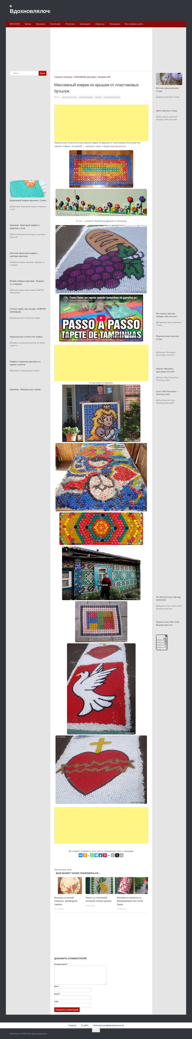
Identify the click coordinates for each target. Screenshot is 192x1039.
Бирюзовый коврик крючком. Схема (28, 200)
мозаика (98, 97)
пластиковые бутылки (112, 97)
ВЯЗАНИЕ (15, 24)
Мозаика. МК (104, 77)
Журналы (99, 24)
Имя (56, 986)
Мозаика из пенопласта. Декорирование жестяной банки (130, 901)
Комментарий (61, 964)
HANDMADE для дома (85, 77)
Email (57, 994)
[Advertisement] (101, 48)
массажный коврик (86, 97)
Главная (72, 1025)
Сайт (56, 1001)
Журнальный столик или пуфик (26, 337)
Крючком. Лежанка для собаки (25, 389)
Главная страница (63, 77)
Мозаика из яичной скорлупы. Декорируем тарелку (65, 901)
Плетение (70, 24)
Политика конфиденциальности (108, 1025)
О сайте (85, 1025)
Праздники (114, 24)
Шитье (28, 24)
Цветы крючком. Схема (166, 111)
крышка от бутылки (69, 97)
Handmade (55, 24)
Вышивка (40, 24)
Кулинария (85, 24)
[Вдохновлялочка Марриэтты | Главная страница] (30, 10)
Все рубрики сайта (134, 24)
